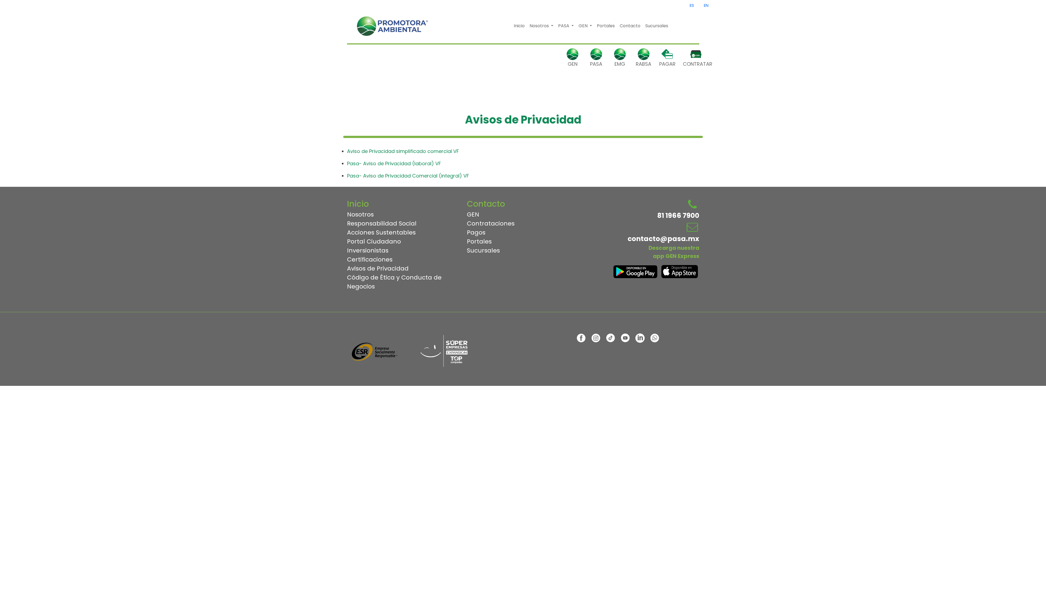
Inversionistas (367, 250)
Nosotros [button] (540, 26)
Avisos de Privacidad (378, 268)
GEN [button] (584, 26)
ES (692, 5)
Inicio (519, 26)
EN (706, 5)
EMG (620, 64)
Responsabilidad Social (381, 223)
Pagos (476, 232)
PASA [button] (564, 26)
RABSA (643, 64)
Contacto (630, 26)
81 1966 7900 (678, 215)
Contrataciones (491, 223)
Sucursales (656, 26)
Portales (606, 26)
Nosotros (360, 214)
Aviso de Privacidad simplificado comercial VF (403, 151)
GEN (572, 64)
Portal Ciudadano (374, 241)
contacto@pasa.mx (663, 239)
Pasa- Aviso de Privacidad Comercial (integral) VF (408, 175)
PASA (596, 64)
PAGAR (667, 64)
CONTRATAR (691, 64)
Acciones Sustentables (381, 232)
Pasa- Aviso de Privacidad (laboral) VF (394, 163)
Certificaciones (370, 259)
